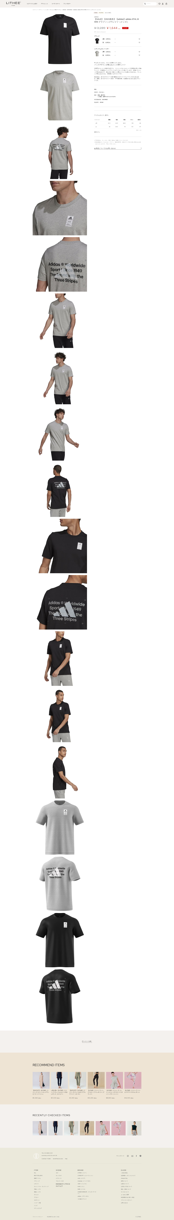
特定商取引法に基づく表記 (127, 1197)
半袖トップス (37, 1189)
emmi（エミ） (81, 1186)
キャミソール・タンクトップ (41, 1186)
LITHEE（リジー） (82, 1172)
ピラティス (58, 1178)
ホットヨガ (58, 1175)
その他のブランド (82, 1199)
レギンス (36, 1183)
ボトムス (36, 1194)
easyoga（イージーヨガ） (84, 1181)
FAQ (66, 1158)
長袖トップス (37, 1192)
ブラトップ (37, 1181)
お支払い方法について (126, 1186)
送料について (124, 1181)
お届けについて (125, 1183)
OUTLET (59, 1186)
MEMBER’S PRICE (63, 1184)
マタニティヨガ (60, 1181)
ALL (35, 1172)
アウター (36, 1197)
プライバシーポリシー (126, 1200)
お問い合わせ (124, 1202)
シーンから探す (45, 9)
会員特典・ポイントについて (128, 1175)
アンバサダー (67, 3)
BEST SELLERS (38, 1175)
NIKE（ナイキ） (82, 1189)
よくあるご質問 (125, 1194)
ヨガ (57, 1172)
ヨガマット (37, 1200)
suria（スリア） (82, 1178)
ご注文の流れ (124, 1172)
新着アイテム (37, 1178)
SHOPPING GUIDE (58, 1158)
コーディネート (56, 3)
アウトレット (44, 3)
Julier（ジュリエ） (82, 1183)
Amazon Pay (124, 1178)
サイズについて (125, 1192)
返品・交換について (126, 1189)
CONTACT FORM (46, 1158)
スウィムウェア (38, 1208)
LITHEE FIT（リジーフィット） (86, 1175)
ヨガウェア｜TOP (37, 9)
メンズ (35, 1205)
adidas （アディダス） (83, 1196)
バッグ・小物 (37, 1202)
